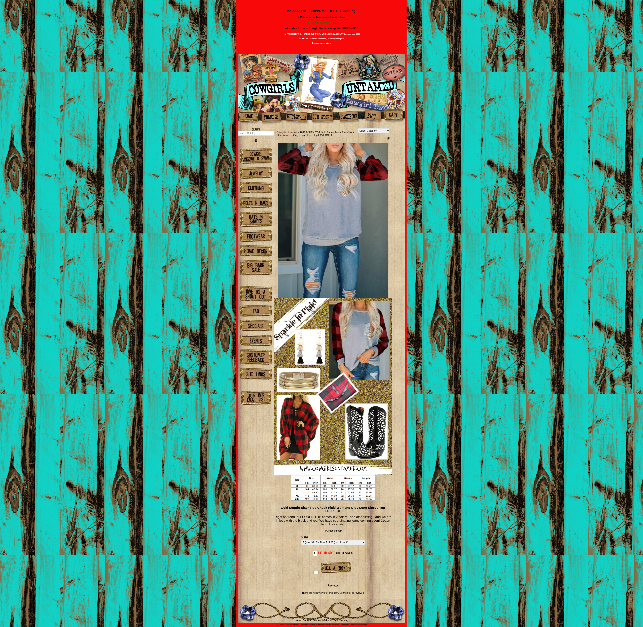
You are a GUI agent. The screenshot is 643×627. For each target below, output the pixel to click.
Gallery (327, 620)
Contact (307, 620)
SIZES (304, 536)
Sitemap (317, 620)
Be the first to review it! (352, 592)
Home (298, 620)
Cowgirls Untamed (287, 132)
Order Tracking (340, 620)
